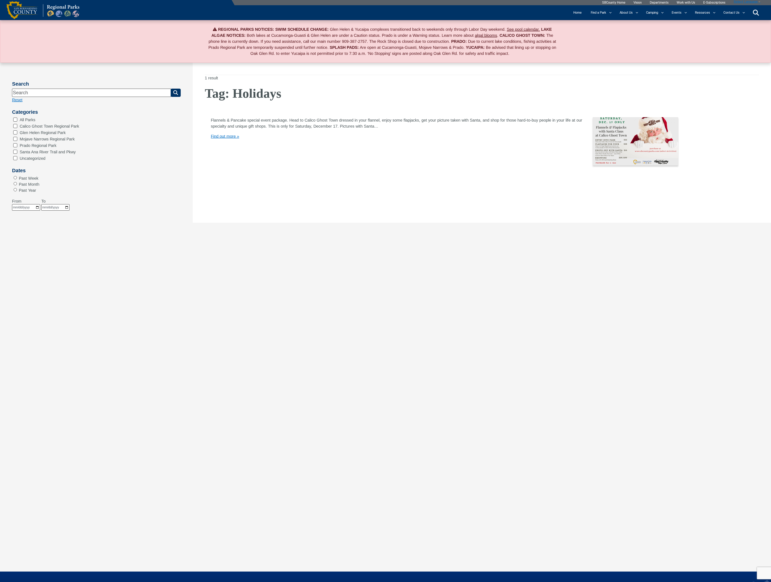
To (43, 201)
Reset (17, 100)
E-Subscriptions (714, 2)
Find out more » (225, 136)
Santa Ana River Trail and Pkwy (48, 152)
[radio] (15, 177)
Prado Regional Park (38, 145)
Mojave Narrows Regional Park (47, 139)
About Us (626, 12)
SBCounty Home (613, 2)
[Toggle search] (756, 13)
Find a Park (598, 12)
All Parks (27, 120)
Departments (659, 2)
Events (676, 12)
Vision (637, 2)
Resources (702, 12)
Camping (652, 12)
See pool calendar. (523, 29)
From (16, 201)
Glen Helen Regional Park (43, 132)
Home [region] (577, 12)
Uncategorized (32, 158)
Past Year (27, 190)
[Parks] (42, 12)
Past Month (29, 184)
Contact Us (731, 12)
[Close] (762, 29)
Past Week (28, 178)
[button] (176, 93)
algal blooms (486, 35)
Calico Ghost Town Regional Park (49, 126)
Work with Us (686, 2)
